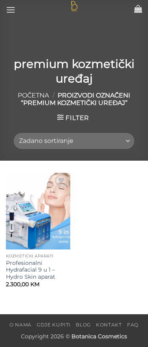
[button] (10, 9)
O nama (20, 325)
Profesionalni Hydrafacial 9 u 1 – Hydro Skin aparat (30, 270)
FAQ (133, 325)
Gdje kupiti (54, 325)
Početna (33, 95)
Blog (83, 325)
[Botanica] (74, 6)
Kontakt (109, 325)
